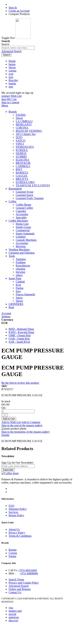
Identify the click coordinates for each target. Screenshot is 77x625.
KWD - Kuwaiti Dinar (21, 332)
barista (12, 83)
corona (12, 70)
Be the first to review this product (20, 382)
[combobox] (18, 48)
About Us (14, 529)
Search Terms (16, 579)
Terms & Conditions (20, 535)
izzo (11, 77)
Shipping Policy (18, 508)
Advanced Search (11, 51)
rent (11, 86)
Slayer (12, 67)
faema (12, 64)
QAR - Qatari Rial (19, 338)
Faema (12, 556)
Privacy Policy (17, 532)
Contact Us (15, 592)
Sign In (13, 7)
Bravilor (13, 80)
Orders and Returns (20, 589)
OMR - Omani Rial (20, 335)
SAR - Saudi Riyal (19, 341)
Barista (12, 549)
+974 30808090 (29, 573)
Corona (13, 552)
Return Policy (16, 515)
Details (5, 435)
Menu (4, 105)
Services (13, 512)
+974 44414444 (28, 570)
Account (6, 313)
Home (12, 61)
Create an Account (19, 10)
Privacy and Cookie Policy (24, 582)
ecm (11, 73)
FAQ (11, 505)
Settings (5, 316)
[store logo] (23, 37)
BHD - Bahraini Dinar (21, 328)
